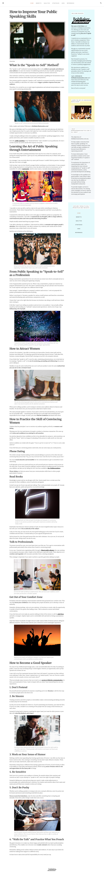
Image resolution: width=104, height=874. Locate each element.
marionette (25, 169)
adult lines (61, 614)
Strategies (55, 3)
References (70, 3)
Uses (63, 3)
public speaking (20, 140)
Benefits (38, 3)
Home (32, 3)
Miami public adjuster (47, 550)
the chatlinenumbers (54, 468)
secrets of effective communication (52, 680)
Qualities (47, 3)
